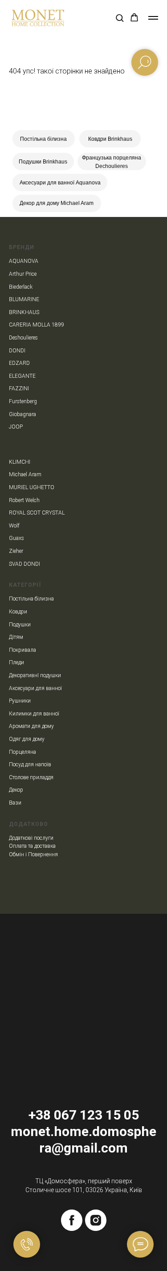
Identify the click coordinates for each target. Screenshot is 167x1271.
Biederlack (21, 287)
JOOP (16, 427)
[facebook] (71, 1220)
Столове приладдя (31, 777)
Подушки (20, 624)
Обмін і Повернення (33, 854)
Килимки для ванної (34, 714)
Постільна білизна (43, 139)
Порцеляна (22, 752)
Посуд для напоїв (30, 764)
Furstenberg (23, 401)
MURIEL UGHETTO (31, 487)
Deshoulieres (23, 338)
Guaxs (16, 538)
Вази (15, 803)
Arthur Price (23, 274)
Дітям (16, 637)
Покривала (22, 650)
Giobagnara (22, 414)
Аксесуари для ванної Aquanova (60, 183)
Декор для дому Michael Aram (57, 203)
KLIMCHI (19, 462)
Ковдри (18, 612)
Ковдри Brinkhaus (110, 139)
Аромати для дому (31, 726)
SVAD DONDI (24, 564)
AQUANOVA (23, 261)
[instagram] (95, 1220)
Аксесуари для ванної (35, 688)
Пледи (16, 662)
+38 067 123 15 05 (84, 1115)
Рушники (20, 701)
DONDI (17, 350)
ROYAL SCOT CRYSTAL (37, 513)
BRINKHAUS (24, 312)
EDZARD (19, 363)
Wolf (14, 526)
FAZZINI (19, 388)
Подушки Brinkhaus (43, 162)
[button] (119, 17)
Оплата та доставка (32, 846)
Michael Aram (25, 474)
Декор (16, 790)
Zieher (16, 551)
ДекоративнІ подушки (35, 675)
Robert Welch (24, 500)
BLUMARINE (24, 299)
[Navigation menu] (153, 18)
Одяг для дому (27, 739)
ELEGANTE (22, 376)
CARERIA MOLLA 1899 (36, 325)
